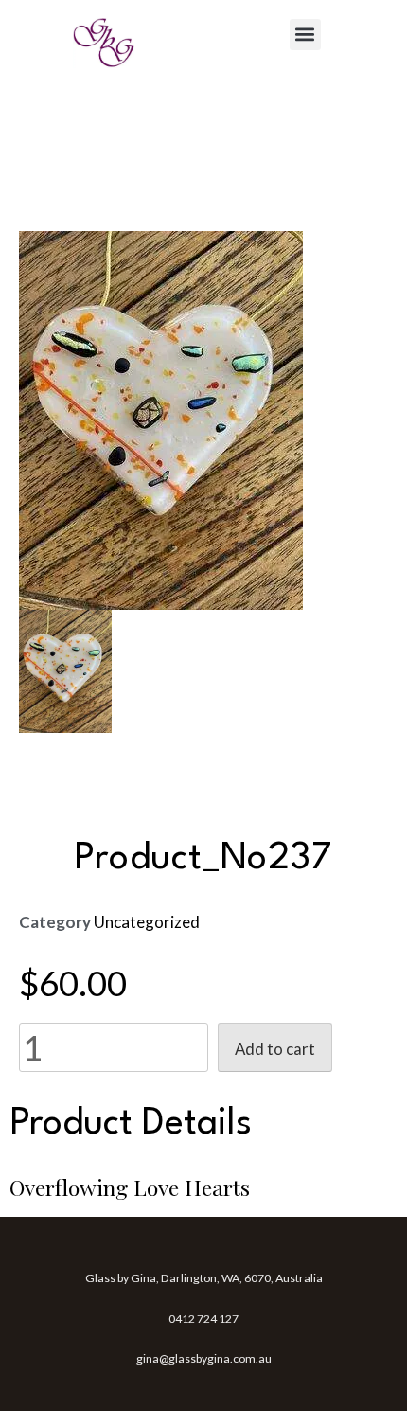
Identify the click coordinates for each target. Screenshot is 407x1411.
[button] (305, 34)
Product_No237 (203, 859)
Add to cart (275, 1049)
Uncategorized (147, 922)
